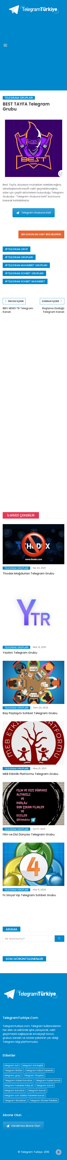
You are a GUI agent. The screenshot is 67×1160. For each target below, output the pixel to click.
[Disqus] (33, 369)
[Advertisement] (33, 51)
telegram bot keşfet (32, 1065)
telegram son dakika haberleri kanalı (24, 1095)
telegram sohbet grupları (25, 273)
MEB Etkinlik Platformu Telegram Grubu (30, 774)
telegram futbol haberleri (39, 1070)
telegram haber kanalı (48, 1080)
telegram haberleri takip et (18, 1085)
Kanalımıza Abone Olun (25, 1126)
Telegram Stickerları (15, 1100)
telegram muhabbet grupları (27, 265)
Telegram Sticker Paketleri (43, 1100)
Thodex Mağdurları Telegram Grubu (28, 573)
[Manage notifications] (58, 1152)
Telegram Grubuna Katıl (36, 212)
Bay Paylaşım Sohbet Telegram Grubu (30, 713)
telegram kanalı (37, 1090)
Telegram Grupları (18, 98)
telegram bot (11, 1065)
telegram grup (17, 249)
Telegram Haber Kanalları (18, 1080)
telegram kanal (45, 1085)
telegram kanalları (14, 1090)
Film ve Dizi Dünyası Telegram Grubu (28, 834)
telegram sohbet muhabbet (26, 281)
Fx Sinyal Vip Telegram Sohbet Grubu (29, 895)
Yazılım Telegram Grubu (20, 653)
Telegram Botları (13, 1070)
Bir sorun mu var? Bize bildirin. (41, 234)
